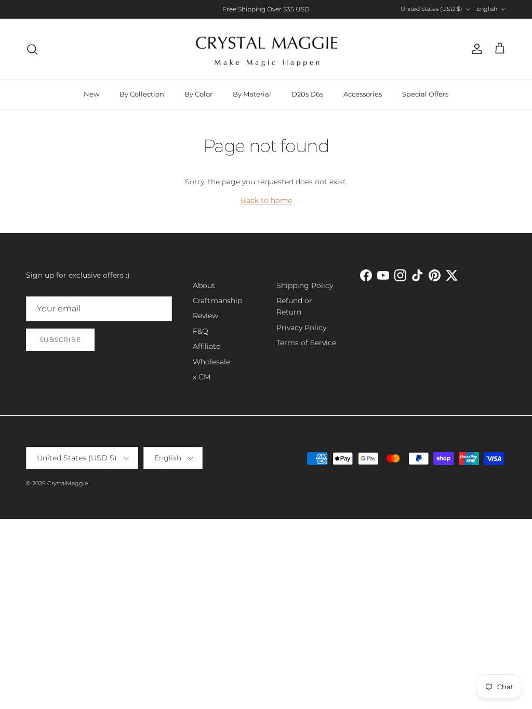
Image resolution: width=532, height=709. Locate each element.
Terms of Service (306, 342)
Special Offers (425, 94)
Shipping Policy (304, 285)
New (91, 94)
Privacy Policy (301, 327)
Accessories (362, 94)
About (204, 285)
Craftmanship (217, 300)
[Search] (32, 49)
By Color (198, 94)
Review (205, 315)
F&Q (200, 331)
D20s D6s (307, 94)
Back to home (266, 200)
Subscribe (60, 340)
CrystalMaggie (67, 483)
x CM (201, 376)
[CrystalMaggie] (266, 49)
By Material (252, 94)
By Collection (141, 94)
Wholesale (211, 361)
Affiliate (206, 346)
